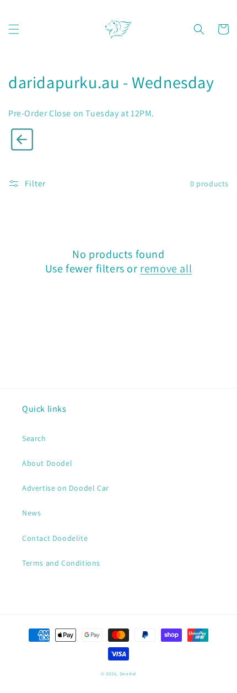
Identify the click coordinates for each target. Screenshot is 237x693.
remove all (166, 268)
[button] (14, 29)
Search (34, 438)
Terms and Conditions (61, 563)
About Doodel (47, 463)
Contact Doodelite (55, 538)
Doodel (128, 673)
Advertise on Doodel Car (65, 488)
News (31, 513)
